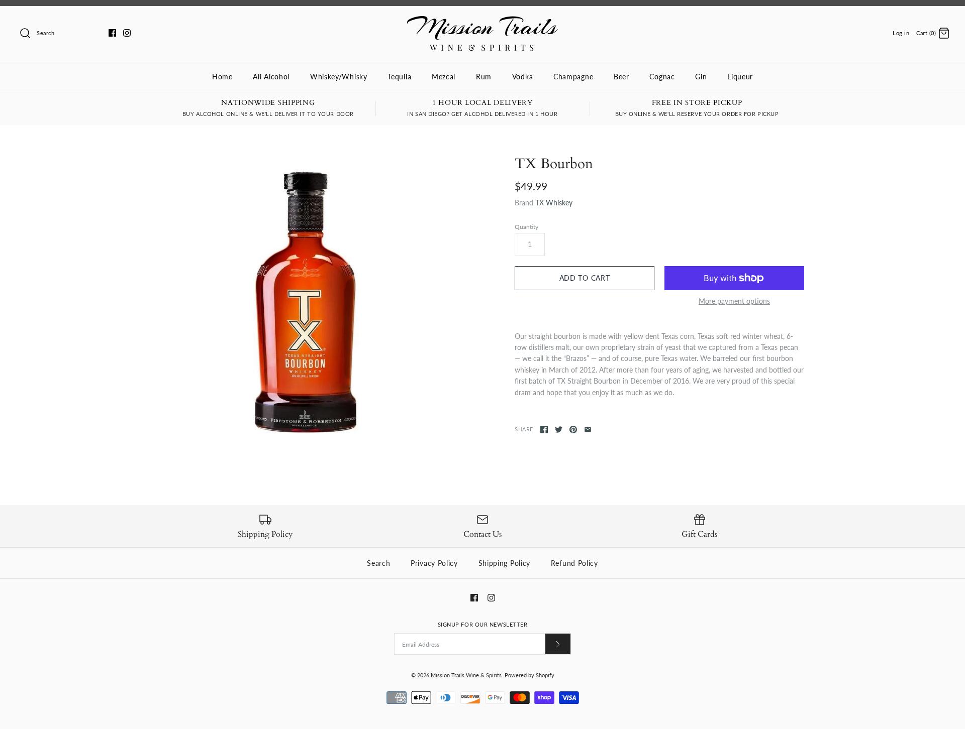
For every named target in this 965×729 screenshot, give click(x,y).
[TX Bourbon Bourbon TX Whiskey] (305, 300)
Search (378, 563)
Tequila (399, 76)
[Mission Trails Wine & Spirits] (482, 21)
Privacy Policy (434, 563)
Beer (621, 76)
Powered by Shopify (529, 675)
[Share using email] (588, 429)
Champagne (573, 76)
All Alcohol (271, 76)
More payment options (734, 301)
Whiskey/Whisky (338, 76)
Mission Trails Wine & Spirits (466, 675)
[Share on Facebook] (544, 429)
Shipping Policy (504, 563)
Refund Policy (574, 563)
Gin (701, 76)
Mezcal (443, 76)
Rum (484, 76)
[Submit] (557, 644)
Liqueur (740, 76)
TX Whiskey (553, 202)
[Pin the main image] (573, 429)
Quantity (526, 226)
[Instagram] (127, 33)
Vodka (522, 76)
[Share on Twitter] (558, 429)
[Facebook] (112, 33)
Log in (901, 33)
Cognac (661, 76)
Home (222, 76)
